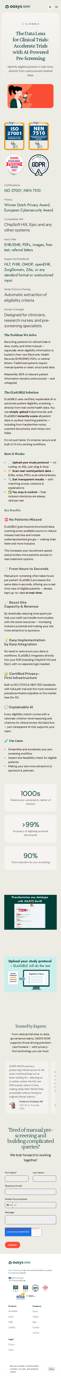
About (35, 1311)
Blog (34, 1321)
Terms (11, 1349)
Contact (36, 1327)
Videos (36, 1316)
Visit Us (36, 1332)
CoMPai (12, 1327)
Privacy (12, 1344)
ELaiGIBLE (13, 1311)
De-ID (11, 1316)
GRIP (11, 1321)
